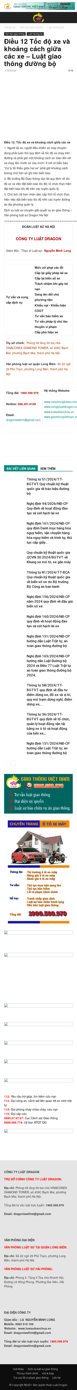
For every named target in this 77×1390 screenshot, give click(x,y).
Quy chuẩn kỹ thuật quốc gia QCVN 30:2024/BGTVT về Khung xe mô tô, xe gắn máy (49, 557)
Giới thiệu (18, 1369)
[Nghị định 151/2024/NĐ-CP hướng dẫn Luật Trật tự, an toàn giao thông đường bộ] (14, 641)
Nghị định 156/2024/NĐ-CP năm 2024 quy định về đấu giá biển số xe (50, 601)
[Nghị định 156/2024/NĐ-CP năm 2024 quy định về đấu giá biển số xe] (14, 601)
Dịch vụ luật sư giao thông (43, 1369)
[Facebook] (8, 86)
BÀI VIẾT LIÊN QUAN (21, 468)
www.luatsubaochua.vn (59, 412)
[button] (7, 17)
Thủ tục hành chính (27, 1373)
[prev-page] (6, 763)
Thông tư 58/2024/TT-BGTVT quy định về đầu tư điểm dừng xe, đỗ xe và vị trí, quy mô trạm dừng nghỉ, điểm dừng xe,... (49, 694)
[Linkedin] (46, 86)
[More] (65, 86)
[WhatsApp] (36, 86)
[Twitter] (18, 86)
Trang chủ (10, 27)
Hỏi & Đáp (48, 1373)
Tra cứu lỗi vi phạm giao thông (30, 1377)
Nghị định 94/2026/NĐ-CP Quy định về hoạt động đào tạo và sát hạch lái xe (47, 508)
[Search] (71, 17)
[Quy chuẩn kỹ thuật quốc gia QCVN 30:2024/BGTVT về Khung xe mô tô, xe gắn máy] (14, 557)
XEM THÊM (47, 468)
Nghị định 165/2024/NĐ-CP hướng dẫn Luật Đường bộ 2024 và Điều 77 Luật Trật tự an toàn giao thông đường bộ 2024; (49, 665)
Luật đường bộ (55, 27)
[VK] (55, 86)
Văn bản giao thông (31, 27)
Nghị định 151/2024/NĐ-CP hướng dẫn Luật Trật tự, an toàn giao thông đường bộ (48, 641)
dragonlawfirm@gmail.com (23, 420)
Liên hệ (56, 1377)
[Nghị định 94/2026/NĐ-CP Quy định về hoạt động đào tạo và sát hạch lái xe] (14, 508)
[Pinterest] (27, 86)
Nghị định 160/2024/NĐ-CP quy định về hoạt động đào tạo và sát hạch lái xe (48, 621)
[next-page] (13, 763)
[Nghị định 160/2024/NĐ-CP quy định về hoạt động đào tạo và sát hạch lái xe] (14, 621)
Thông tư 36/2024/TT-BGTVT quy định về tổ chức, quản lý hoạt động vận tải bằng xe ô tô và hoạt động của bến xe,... (48, 723)
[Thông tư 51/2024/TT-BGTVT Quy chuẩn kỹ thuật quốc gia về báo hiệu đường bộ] (14, 484)
